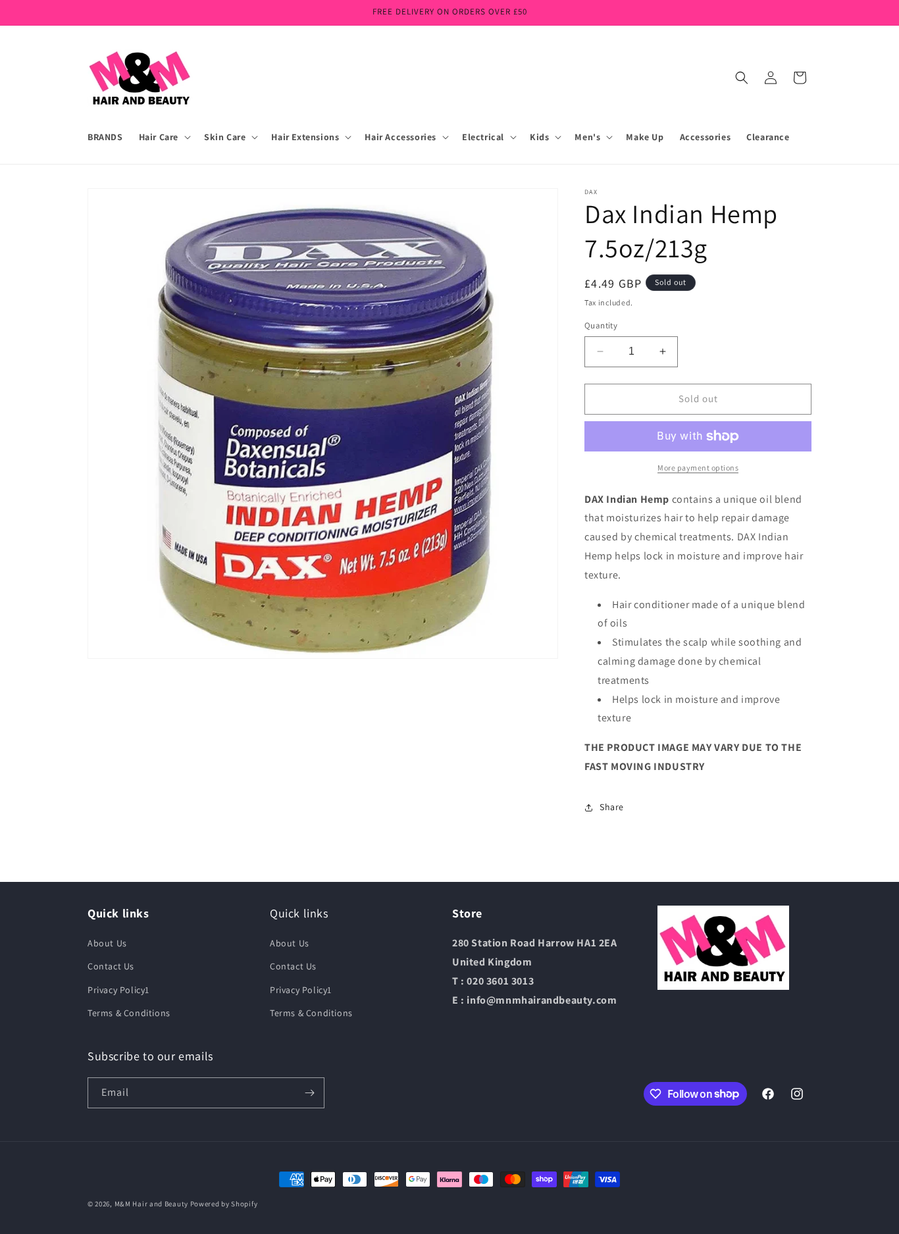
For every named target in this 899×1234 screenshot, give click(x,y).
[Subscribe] (309, 1092)
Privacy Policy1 (118, 990)
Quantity (600, 325)
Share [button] (612, 807)
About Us (107, 943)
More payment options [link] (697, 468)
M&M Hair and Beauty (151, 1203)
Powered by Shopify (224, 1203)
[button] (163, 137)
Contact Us (111, 966)
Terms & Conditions (129, 1013)
